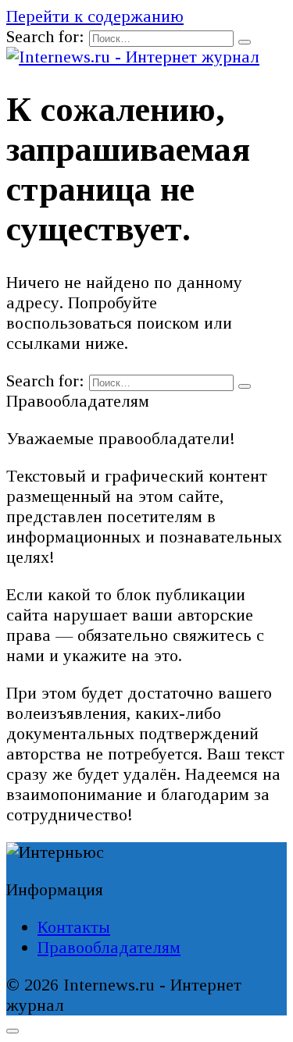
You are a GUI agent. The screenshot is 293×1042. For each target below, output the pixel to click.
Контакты (74, 927)
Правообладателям (109, 947)
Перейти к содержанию (95, 16)
